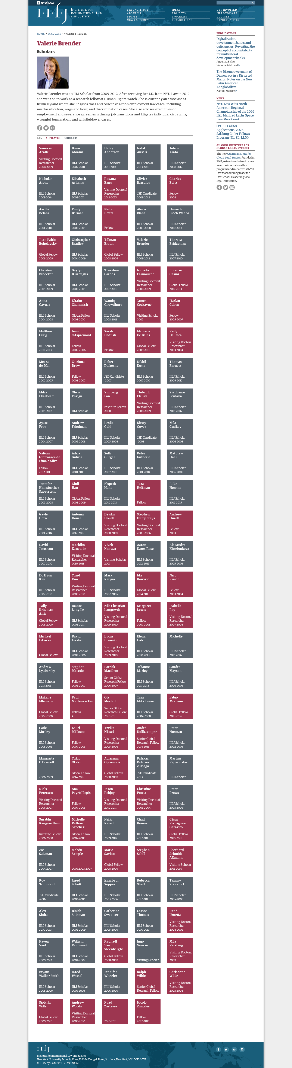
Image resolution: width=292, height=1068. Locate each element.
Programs (179, 17)
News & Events (138, 20)
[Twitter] (226, 1049)
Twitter (46, 128)
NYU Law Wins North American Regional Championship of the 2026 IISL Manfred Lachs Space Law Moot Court (235, 111)
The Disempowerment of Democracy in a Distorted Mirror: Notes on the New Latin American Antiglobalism (234, 79)
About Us (134, 13)
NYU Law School (46, 2)
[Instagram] (242, 1049)
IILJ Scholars (227, 13)
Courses (223, 17)
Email (52, 128)
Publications (182, 20)
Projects (179, 13)
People (132, 17)
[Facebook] (218, 1049)
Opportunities (228, 20)
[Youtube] (234, 1049)
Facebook (39, 128)
